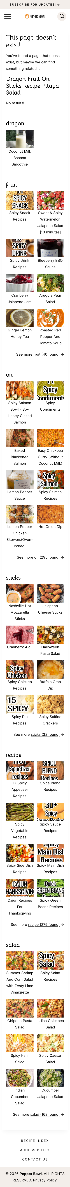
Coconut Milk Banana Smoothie (19, 157)
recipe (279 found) (44, 924)
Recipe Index (35, 1141)
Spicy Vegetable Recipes (19, 830)
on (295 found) (47, 557)
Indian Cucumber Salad (20, 1096)
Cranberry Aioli (19, 647)
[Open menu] (7, 16)
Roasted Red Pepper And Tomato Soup (50, 336)
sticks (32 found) (45, 734)
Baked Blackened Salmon (20, 457)
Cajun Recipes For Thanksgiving (20, 906)
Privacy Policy (45, 1180)
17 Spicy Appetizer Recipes (19, 789)
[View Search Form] (61, 16)
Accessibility (35, 1150)
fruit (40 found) (47, 354)
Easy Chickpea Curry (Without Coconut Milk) (50, 457)
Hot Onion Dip (50, 527)
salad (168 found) (45, 1114)
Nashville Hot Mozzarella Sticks (19, 612)
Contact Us (35, 1159)
